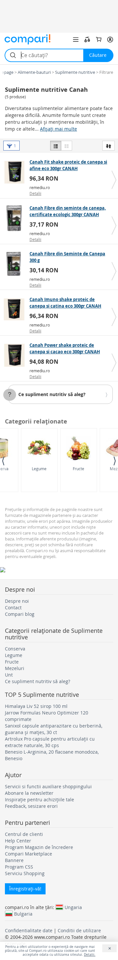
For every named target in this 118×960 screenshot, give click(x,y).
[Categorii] (76, 39)
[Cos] (99, 39)
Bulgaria (23, 914)
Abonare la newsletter (29, 793)
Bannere (14, 860)
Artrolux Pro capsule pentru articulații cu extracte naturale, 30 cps (50, 742)
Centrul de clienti (24, 834)
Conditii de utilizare (79, 930)
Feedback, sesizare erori (31, 806)
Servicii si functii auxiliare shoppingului (48, 786)
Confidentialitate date (28, 930)
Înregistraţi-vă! (25, 889)
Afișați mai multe (58, 129)
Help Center (18, 841)
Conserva (15, 649)
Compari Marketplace (28, 854)
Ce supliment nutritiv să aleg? (52, 394)
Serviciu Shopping (25, 873)
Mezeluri (14, 668)
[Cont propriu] (110, 39)
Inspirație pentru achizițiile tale (39, 799)
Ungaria (73, 907)
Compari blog (19, 614)
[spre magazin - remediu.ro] (16, 172)
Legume (39, 468)
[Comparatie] (87, 39)
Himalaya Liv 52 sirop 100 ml (36, 706)
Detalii (35, 193)
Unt (9, 675)
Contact (13, 607)
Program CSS (19, 867)
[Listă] (55, 146)
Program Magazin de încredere (39, 847)
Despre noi (17, 601)
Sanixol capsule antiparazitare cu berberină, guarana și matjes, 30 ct (53, 729)
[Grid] (66, 146)
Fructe (78, 468)
